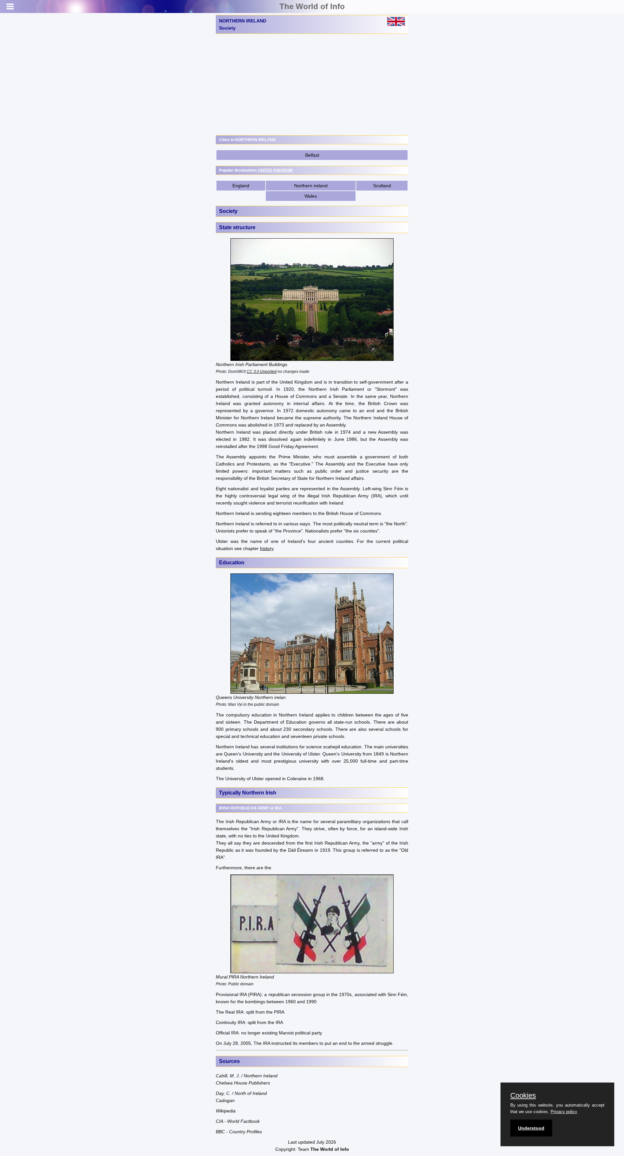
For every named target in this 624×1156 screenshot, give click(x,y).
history (266, 548)
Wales (311, 196)
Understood (531, 1128)
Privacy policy (564, 1111)
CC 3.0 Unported (262, 371)
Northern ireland (311, 185)
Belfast (312, 155)
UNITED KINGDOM (275, 170)
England (240, 185)
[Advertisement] (312, 84)
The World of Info (312, 6)
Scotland (382, 185)
